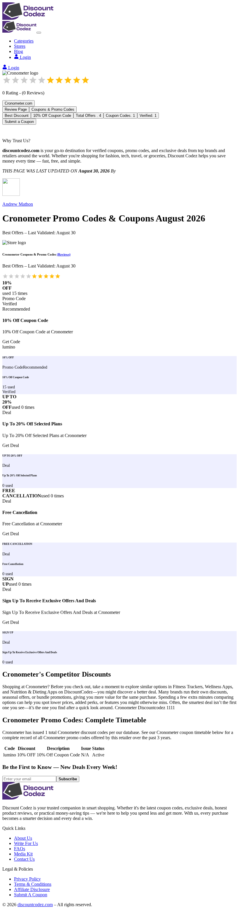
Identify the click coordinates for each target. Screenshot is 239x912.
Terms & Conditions (32, 884)
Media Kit (23, 853)
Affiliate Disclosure (32, 889)
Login (25, 57)
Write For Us (26, 843)
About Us (23, 838)
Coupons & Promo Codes (52, 109)
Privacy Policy (27, 878)
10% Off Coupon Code (52, 115)
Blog (18, 51)
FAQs (19, 848)
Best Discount (17, 115)
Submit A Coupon (30, 894)
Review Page (16, 109)
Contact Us (24, 859)
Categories (24, 40)
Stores (19, 46)
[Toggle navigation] (38, 33)
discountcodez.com (35, 904)
